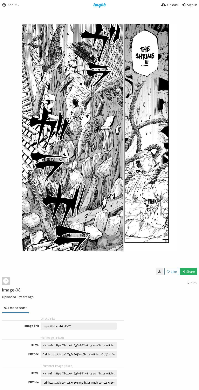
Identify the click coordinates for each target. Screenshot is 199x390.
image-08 (11, 290)
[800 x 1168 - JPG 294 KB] (159, 271)
